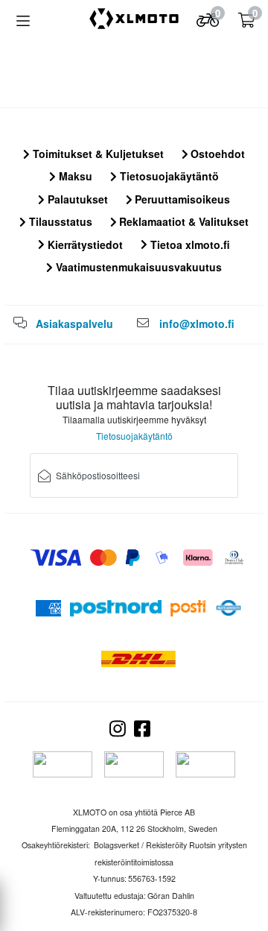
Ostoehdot (216, 153)
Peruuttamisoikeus (181, 199)
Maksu (74, 175)
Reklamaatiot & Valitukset (182, 221)
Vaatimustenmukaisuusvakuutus (137, 266)
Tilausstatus (59, 221)
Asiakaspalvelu (74, 323)
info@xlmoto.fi (196, 323)
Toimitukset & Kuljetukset (97, 153)
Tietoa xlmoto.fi (188, 244)
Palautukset (76, 199)
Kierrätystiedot (84, 244)
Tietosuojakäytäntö (168, 175)
